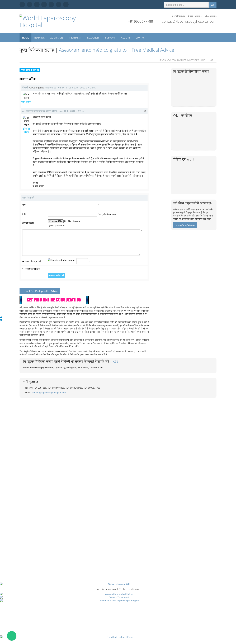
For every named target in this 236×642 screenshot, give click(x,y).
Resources (93, 37)
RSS (116, 361)
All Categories (36, 87)
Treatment (75, 37)
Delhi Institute (178, 16)
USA (211, 60)
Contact (141, 37)
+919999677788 (140, 21)
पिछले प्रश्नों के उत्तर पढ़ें (30, 70)
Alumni (125, 37)
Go (212, 4)
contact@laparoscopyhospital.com (189, 21)
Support (110, 37)
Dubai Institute (194, 16)
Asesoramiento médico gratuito (93, 49)
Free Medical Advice (153, 49)
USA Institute (210, 16)
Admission (56, 37)
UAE (202, 60)
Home (25, 37)
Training (39, 37)
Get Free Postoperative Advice (41, 291)
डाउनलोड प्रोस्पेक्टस (185, 225)
